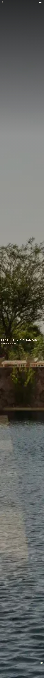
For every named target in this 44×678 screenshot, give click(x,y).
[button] (40, 2)
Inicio (2, 343)
